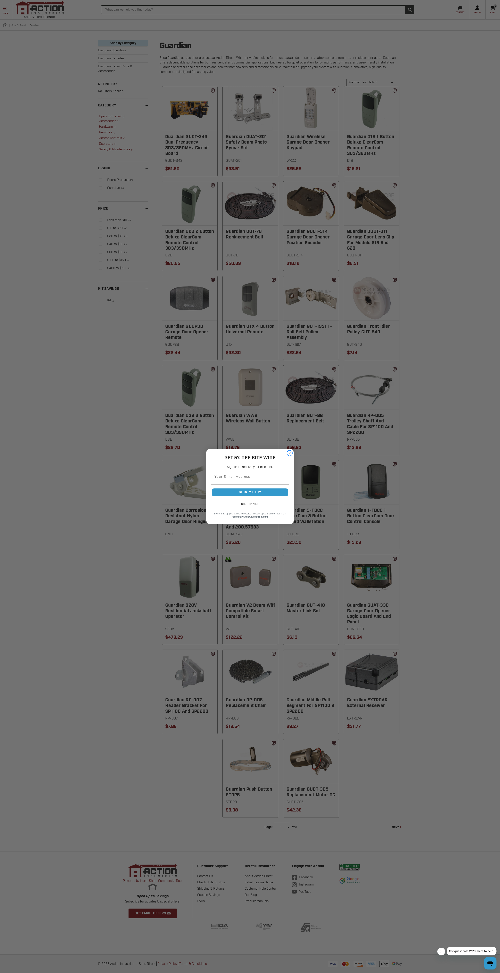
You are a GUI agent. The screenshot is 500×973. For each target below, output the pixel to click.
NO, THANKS (250, 504)
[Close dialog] (289, 453)
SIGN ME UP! (250, 492)
